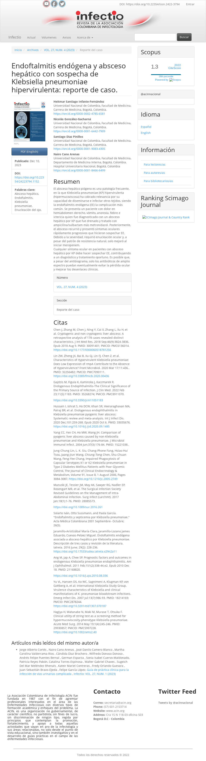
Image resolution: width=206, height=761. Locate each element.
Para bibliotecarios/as (158, 181)
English (146, 133)
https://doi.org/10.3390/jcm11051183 (78, 400)
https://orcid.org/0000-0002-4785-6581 (79, 114)
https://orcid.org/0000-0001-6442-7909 (79, 131)
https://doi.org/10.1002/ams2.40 (75, 632)
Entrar (190, 4)
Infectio (14, 37)
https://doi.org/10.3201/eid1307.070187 (80, 606)
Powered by (162, 79)
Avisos (67, 37)
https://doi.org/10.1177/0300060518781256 (82, 350)
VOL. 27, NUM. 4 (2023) (59, 50)
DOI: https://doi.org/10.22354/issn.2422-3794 (149, 4)
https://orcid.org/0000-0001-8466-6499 (79, 170)
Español (146, 127)
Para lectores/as (154, 164)
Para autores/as (154, 173)
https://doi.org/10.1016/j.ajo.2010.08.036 (81, 576)
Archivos (33, 50)
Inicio (18, 50)
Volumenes (49, 37)
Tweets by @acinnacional (175, 703)
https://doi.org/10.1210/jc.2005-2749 (93, 479)
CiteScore (174, 67)
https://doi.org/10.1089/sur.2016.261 (78, 507)
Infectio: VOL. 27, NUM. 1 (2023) (95, 674)
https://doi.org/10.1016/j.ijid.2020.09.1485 (82, 426)
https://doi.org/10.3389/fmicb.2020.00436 (81, 376)
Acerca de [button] (84, 37)
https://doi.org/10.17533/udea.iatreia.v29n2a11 (85, 551)
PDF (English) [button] (29, 151)
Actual (31, 37)
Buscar (184, 37)
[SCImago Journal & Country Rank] (166, 217)
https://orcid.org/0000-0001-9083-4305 (79, 149)
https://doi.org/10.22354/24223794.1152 (29, 179)
